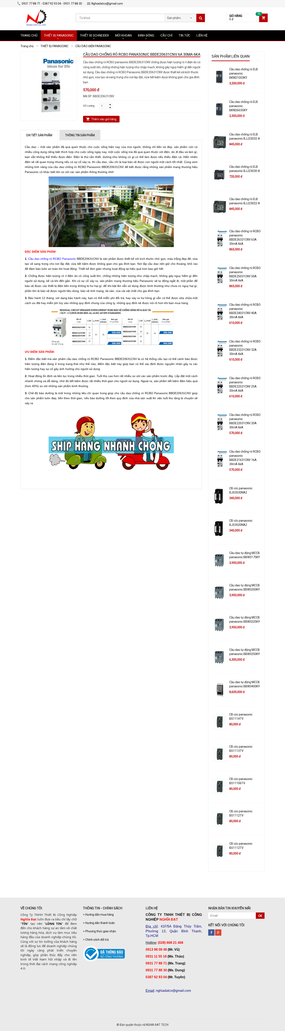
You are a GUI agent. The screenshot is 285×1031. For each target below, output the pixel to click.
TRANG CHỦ (29, 35)
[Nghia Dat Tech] (36, 11)
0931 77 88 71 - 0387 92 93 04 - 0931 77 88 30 (52, 3)
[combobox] (180, 17)
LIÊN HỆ (202, 35)
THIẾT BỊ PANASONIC (59, 35)
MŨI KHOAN (123, 35)
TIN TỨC (184, 35)
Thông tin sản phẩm (80, 135)
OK (260, 915)
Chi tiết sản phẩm (39, 135)
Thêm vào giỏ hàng (103, 119)
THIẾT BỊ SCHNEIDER (94, 35)
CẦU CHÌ (166, 35)
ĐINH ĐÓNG (146, 35)
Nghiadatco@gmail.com (107, 3)
